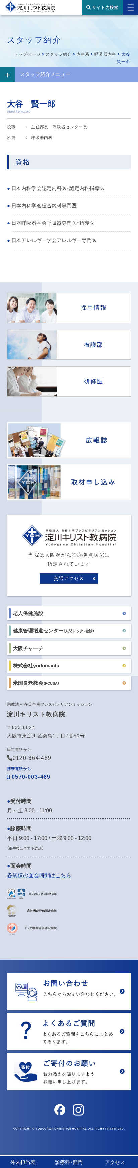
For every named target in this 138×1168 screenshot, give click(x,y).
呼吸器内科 (105, 54)
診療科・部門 (69, 1162)
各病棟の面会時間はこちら (39, 875)
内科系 (83, 54)
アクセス (115, 1162)
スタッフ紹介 (59, 54)
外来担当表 (23, 1162)
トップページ (27, 54)
